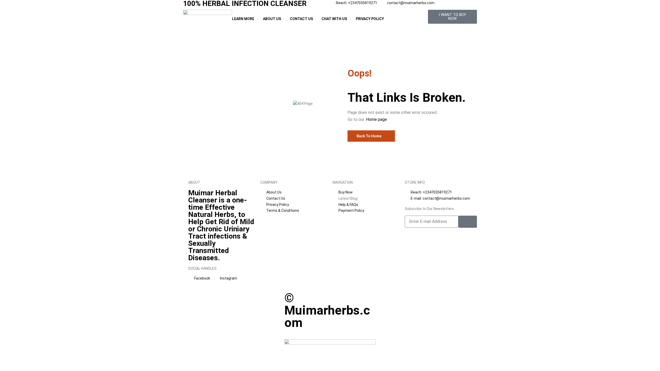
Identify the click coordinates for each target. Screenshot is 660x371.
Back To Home (369, 136)
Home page (376, 119)
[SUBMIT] (467, 222)
